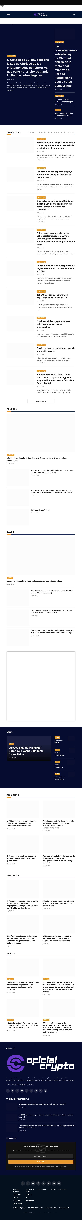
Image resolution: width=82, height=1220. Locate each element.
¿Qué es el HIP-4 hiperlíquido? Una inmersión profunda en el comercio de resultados (60, 742)
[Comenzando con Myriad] (18, 517)
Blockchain (30, 1190)
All (27, 132)
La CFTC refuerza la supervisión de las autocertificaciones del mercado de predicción (46, 1116)
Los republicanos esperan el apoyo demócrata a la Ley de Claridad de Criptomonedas (54, 174)
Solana (16, 1198)
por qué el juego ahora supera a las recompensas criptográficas (34, 581)
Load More (40, 401)
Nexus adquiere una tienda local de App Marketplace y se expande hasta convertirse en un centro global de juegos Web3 (52, 632)
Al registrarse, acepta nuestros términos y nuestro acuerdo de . (42, 1167)
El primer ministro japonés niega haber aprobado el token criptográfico (53, 324)
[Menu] (8, 14)
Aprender (11, 455)
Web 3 (11, 743)
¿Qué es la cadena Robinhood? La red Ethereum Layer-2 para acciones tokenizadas (37, 459)
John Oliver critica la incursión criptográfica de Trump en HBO (52, 296)
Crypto (15, 1190)
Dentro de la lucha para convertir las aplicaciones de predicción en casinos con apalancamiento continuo (23, 985)
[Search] (74, 14)
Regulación (11, 55)
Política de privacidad (60, 1167)
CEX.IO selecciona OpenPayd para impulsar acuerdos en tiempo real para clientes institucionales (60, 754)
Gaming (58, 110)
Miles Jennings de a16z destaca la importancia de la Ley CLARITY (42, 1104)
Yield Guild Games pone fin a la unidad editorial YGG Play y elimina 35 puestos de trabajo (52, 592)
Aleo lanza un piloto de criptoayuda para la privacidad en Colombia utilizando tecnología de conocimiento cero (58, 824)
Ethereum (56, 132)
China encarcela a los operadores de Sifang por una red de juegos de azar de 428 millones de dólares (47, 1127)
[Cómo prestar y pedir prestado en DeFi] (71, 762)
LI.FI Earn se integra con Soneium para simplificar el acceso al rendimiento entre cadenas (21, 823)
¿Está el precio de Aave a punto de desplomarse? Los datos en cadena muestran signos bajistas (22, 1025)
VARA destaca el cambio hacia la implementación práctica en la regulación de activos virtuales (57, 938)
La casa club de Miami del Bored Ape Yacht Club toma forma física (26, 751)
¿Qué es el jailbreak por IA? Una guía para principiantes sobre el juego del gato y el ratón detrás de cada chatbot (51, 491)
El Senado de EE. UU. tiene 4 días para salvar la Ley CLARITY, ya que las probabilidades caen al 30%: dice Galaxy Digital (55, 378)
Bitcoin (50, 132)
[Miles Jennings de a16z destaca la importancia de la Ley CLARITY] (11, 1106)
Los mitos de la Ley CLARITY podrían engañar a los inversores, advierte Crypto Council (65, 100)
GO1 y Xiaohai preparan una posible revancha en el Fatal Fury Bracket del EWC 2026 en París (51, 612)
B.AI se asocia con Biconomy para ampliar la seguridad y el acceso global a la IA (21, 858)
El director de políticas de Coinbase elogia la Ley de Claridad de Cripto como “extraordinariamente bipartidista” (55, 205)
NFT (39, 132)
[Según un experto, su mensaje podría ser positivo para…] (20, 350)
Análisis (10, 979)
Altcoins (43, 132)
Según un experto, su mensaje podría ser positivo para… (56, 349)
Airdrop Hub (64, 1208)
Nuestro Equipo (19, 1208)
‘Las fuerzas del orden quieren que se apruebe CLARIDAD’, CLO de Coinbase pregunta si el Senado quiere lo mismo (22, 939)
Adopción (63, 132)
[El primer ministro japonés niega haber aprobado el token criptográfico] (20, 323)
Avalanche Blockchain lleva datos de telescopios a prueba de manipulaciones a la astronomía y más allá (59, 859)
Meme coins (71, 132)
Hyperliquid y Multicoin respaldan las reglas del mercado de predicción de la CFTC (56, 268)
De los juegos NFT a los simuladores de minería (64, 114)
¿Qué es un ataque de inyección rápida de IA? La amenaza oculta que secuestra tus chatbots (52, 471)
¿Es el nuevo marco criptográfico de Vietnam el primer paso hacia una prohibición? (58, 903)
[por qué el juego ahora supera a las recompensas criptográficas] (41, 556)
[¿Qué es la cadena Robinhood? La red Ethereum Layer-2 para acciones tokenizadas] (41, 433)
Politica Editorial (35, 1208)
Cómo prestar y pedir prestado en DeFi (58, 766)
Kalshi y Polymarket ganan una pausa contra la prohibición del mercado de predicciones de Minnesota (56, 145)
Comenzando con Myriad (40, 510)
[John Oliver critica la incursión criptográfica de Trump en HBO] (20, 297)
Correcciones (51, 1208)
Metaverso (33, 132)
